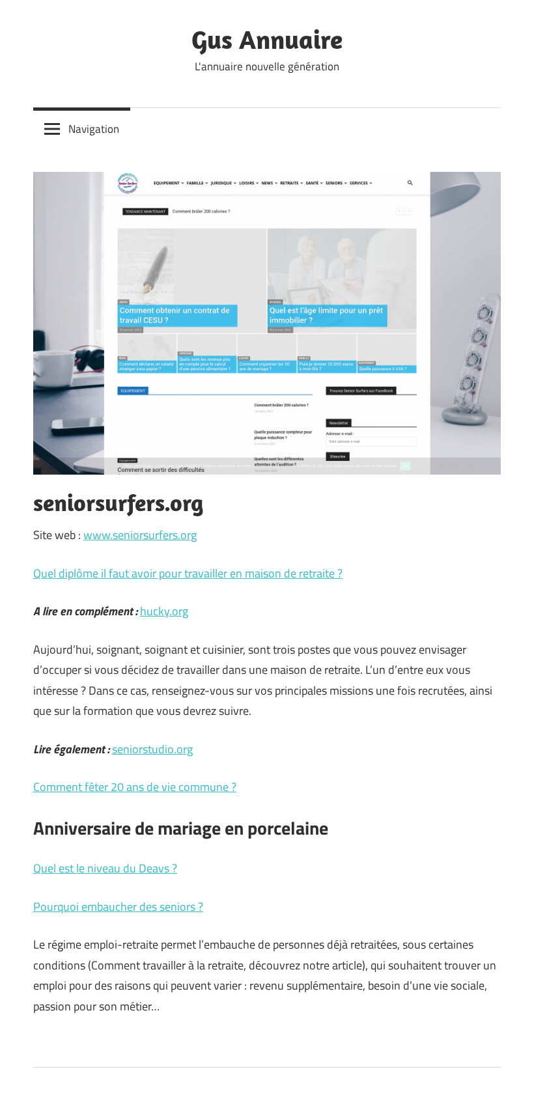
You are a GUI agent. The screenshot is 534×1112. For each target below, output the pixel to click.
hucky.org (164, 611)
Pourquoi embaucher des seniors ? (118, 906)
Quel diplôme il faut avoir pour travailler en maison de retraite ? (188, 573)
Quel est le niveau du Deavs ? (105, 868)
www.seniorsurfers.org (140, 535)
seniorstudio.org (152, 749)
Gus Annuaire (267, 39)
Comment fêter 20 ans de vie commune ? (134, 787)
